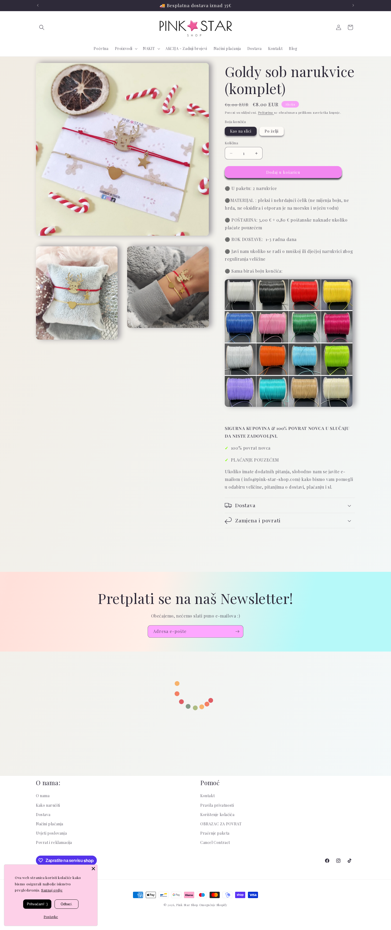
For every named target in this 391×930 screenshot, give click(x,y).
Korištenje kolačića (217, 814)
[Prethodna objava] (38, 5)
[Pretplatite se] (237, 631)
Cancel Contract (215, 842)
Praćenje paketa (215, 833)
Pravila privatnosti (217, 805)
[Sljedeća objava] (353, 5)
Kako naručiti (48, 805)
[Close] (93, 868)
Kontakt (207, 795)
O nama (43, 795)
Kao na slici (240, 131)
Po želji (271, 131)
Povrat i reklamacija (54, 842)
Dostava (43, 814)
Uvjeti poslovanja (51, 833)
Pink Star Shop (187, 905)
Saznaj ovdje (52, 890)
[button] (42, 27)
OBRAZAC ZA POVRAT (221, 823)
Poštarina (266, 112)
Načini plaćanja (49, 823)
